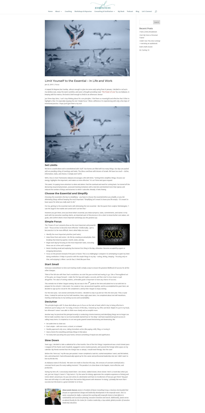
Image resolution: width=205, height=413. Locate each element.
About (57, 11)
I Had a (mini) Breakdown (148, 32)
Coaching (68, 11)
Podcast (130, 11)
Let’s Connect (147, 11)
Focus (57, 84)
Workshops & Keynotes (83, 11)
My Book (121, 11)
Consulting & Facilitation (103, 11)
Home (50, 11)
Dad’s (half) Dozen (145, 47)
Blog (137, 11)
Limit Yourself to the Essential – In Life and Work (78, 81)
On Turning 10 (144, 50)
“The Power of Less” (109, 92)
